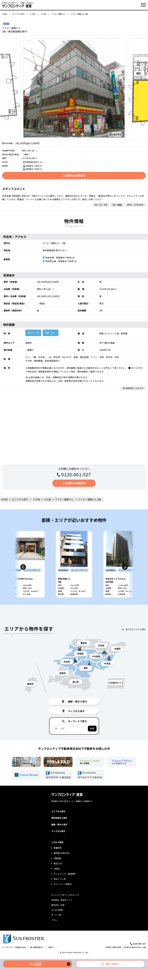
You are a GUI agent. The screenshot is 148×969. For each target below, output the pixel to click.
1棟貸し (57, 868)
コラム (54, 920)
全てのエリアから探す (136, 629)
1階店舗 (57, 858)
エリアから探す (18, 14)
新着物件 (58, 847)
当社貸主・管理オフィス (61, 900)
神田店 (119, 205)
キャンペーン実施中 (63, 884)
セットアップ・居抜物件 (65, 873)
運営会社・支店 (57, 905)
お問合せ (51, 947)
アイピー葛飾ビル (58, 14)
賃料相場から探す (59, 817)
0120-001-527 (76, 474)
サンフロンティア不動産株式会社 (14, 947)
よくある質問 (57, 910)
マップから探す (58, 831)
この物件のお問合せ (74, 175)
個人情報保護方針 (36, 947)
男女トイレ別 (33, 332)
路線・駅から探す (59, 824)
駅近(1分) (58, 863)
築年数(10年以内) (62, 853)
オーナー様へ (57, 914)
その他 (32, 14)
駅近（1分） (50, 332)
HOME (4, 14)
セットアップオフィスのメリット (65, 895)
